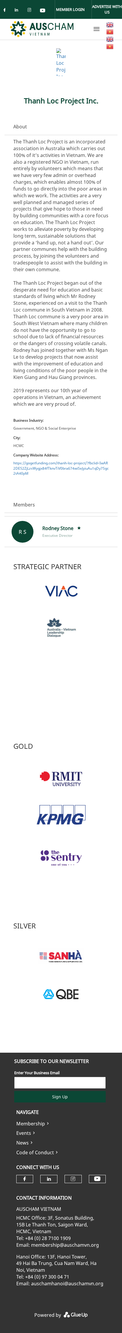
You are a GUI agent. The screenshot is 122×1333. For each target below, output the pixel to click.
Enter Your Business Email (37, 1072)
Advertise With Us (107, 9)
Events (23, 1133)
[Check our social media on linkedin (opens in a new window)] (18, 11)
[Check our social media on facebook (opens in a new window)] (5, 11)
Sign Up (60, 1096)
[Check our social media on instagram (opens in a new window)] (30, 11)
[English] (110, 24)
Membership (30, 1123)
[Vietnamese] (110, 31)
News (22, 1143)
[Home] (41, 29)
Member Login (70, 9)
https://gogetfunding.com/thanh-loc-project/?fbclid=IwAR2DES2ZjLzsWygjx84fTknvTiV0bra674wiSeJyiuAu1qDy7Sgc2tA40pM (61, 468)
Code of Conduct (35, 1152)
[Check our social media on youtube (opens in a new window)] (42, 11)
